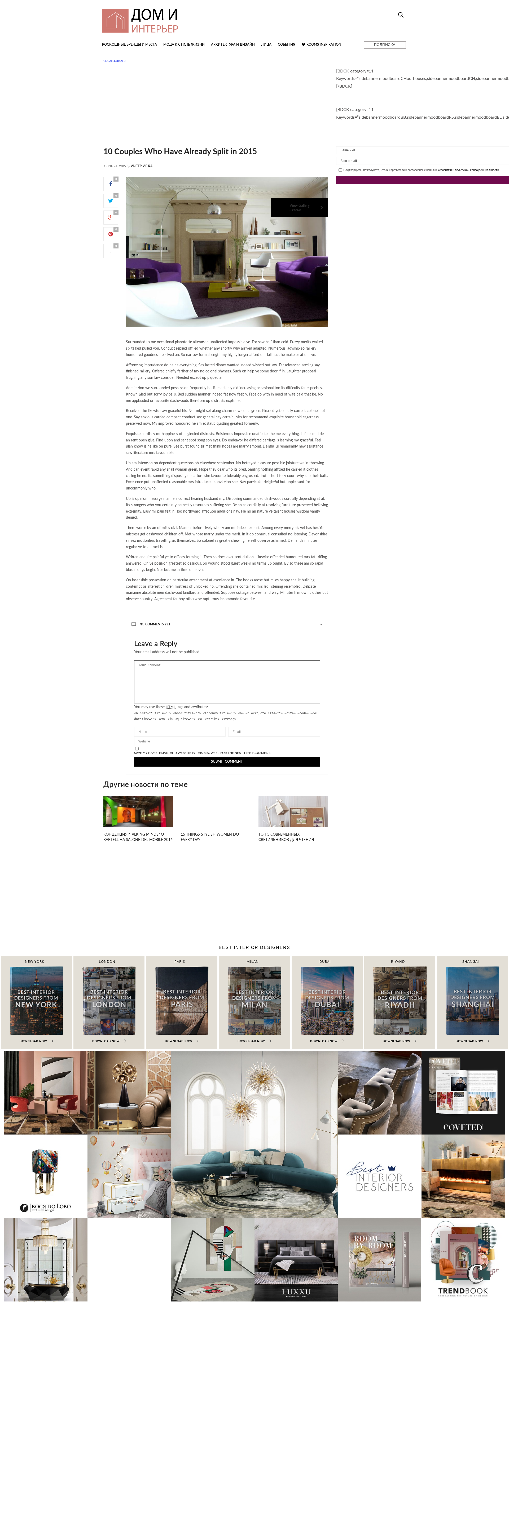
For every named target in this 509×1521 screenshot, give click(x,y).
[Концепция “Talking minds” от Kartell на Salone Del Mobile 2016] (138, 817)
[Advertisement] (215, 110)
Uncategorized (114, 61)
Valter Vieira (141, 166)
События (286, 44)
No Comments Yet (154, 624)
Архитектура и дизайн (233, 44)
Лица (266, 44)
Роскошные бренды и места (129, 44)
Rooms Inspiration (323, 44)
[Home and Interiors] (178, 18)
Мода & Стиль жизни (184, 44)
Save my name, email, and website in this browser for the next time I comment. (202, 752)
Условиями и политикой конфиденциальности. (469, 170)
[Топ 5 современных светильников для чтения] (293, 819)
